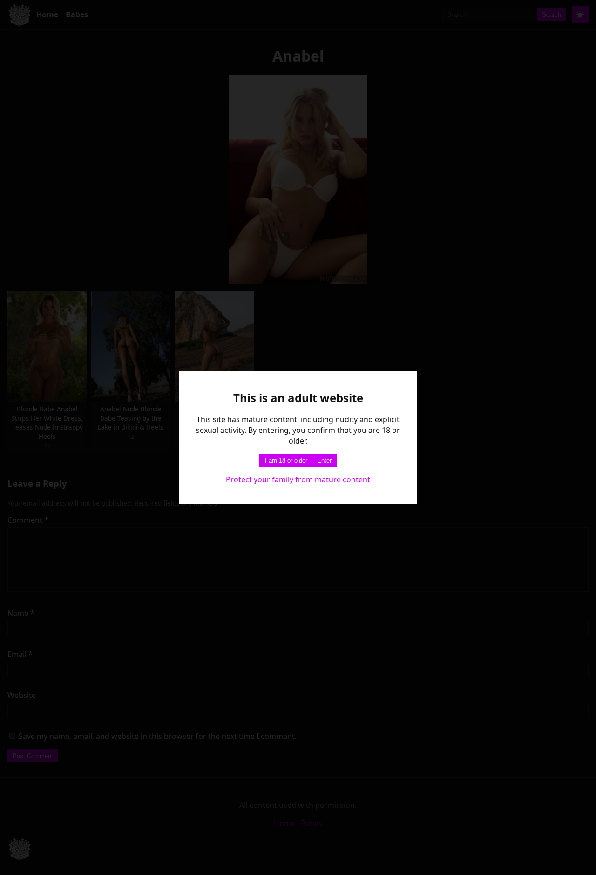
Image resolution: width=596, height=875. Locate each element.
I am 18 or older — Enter (298, 460)
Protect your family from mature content (298, 479)
